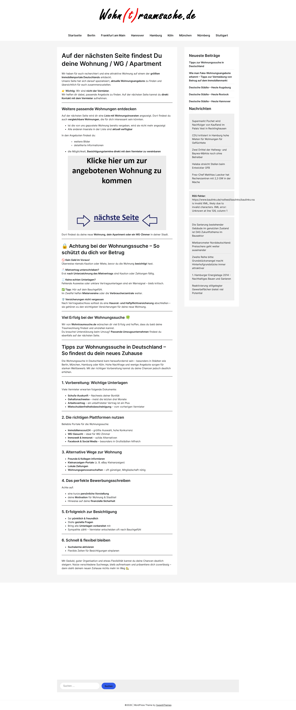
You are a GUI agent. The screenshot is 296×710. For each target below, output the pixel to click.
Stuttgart (222, 35)
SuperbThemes (163, 705)
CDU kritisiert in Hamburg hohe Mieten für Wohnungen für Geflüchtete (210, 139)
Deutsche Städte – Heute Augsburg (210, 87)
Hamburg (156, 35)
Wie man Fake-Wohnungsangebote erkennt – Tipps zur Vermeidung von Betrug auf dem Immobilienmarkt (210, 77)
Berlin (91, 35)
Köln (170, 35)
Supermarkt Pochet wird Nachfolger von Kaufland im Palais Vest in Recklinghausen (209, 124)
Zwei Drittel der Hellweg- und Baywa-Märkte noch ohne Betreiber (209, 153)
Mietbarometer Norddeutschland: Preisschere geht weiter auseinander (211, 246)
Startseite (75, 35)
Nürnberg (203, 35)
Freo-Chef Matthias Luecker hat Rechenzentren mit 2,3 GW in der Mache (211, 178)
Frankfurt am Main (113, 35)
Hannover (137, 35)
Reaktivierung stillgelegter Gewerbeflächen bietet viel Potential (207, 289)
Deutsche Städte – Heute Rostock (209, 94)
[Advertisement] (148, 608)
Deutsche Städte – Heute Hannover (209, 101)
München (185, 35)
